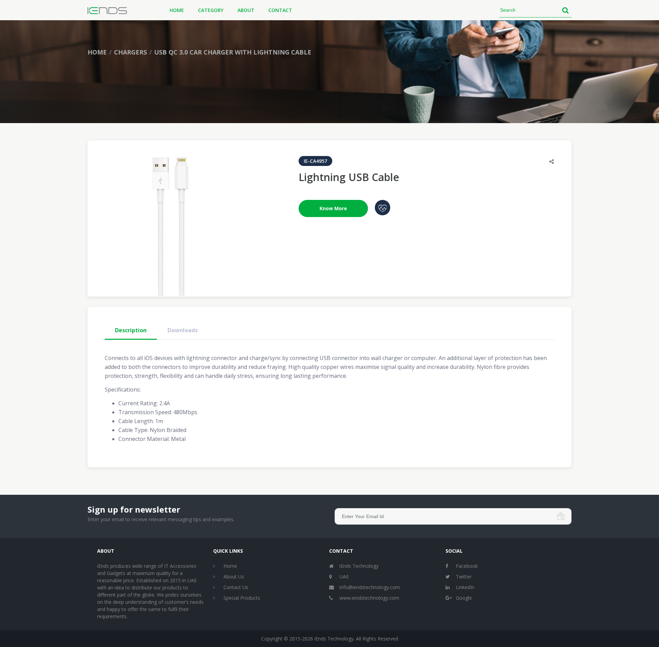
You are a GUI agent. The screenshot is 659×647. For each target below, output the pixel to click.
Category (210, 10)
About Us (233, 576)
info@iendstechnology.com (369, 587)
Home (177, 10)
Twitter (464, 576)
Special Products (241, 598)
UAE (344, 576)
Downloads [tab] (182, 330)
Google (464, 598)
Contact (280, 10)
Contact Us (235, 587)
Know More (333, 208)
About (246, 10)
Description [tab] (131, 330)
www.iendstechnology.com (369, 598)
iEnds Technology (359, 566)
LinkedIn (465, 587)
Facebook (467, 566)
